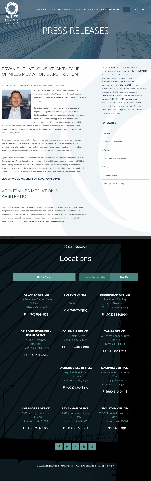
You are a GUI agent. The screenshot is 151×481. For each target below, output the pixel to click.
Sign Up (124, 277)
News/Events (100, 9)
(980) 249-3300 (38, 428)
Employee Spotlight (119, 89)
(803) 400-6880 (77, 347)
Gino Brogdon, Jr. (106, 92)
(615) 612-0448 (116, 392)
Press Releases (48, 85)
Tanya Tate (122, 109)
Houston (115, 92)
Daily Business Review (109, 85)
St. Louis (137, 106)
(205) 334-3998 (117, 314)
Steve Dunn (106, 109)
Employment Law (132, 88)
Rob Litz (114, 106)
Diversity (135, 85)
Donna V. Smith (107, 88)
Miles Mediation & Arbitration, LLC (58, 466)
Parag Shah (106, 106)
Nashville (123, 103)
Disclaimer (99, 466)
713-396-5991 (116, 428)
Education (86, 9)
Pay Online (46, 277)
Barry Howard (106, 75)
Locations (114, 9)
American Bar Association (112, 71)
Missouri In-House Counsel (111, 103)
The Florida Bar (131, 110)
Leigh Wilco (105, 100)
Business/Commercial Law (110, 78)
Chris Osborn (129, 78)
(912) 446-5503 (77, 428)
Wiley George (106, 113)
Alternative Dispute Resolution (122, 67)
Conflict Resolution (110, 81)
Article (107, 133)
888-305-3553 (31, 221)
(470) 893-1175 (38, 314)
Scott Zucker (129, 106)
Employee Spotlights (113, 141)
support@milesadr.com (54, 221)
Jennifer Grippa (108, 95)
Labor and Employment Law (132, 95)
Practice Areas (71, 9)
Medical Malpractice (131, 100)
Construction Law (127, 81)
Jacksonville (124, 92)
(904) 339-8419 (77, 388)
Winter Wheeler (115, 113)
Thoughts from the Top (114, 183)
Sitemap (110, 466)
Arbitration (55, 9)
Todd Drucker (141, 110)
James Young (133, 92)
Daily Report (124, 85)
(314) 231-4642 (38, 355)
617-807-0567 (77, 310)
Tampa (114, 109)
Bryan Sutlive (61, 97)
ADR (104, 67)
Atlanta (143, 71)
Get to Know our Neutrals (115, 158)
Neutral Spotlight (134, 102)
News (106, 167)
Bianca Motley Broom (117, 75)
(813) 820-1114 (116, 351)
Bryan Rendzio (128, 75)
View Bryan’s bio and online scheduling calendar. (31, 179)
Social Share (59, 85)
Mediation (41, 9)
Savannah (121, 106)
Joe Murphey (118, 96)
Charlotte (122, 78)
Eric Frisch (143, 89)
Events (107, 150)
